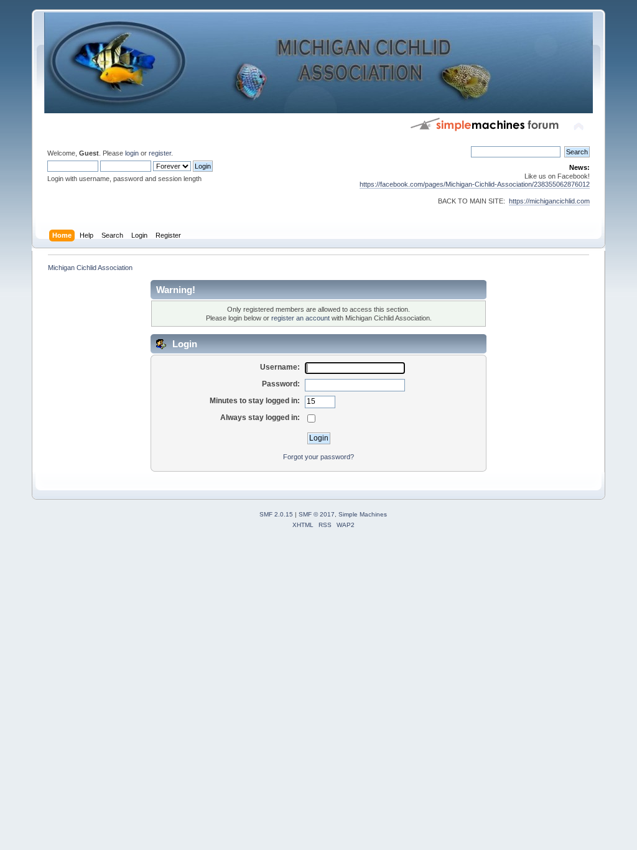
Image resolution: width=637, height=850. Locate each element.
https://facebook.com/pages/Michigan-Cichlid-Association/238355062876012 (475, 184)
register (160, 153)
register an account (300, 318)
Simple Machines (362, 514)
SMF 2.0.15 (276, 514)
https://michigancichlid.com (549, 201)
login (132, 153)
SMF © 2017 (317, 514)
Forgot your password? (318, 456)
